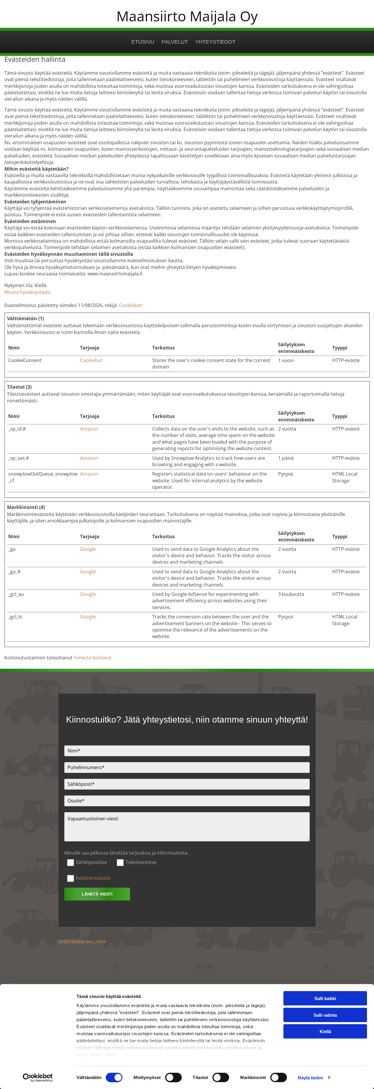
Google (88, 549)
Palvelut (175, 42)
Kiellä (325, 1031)
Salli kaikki (325, 998)
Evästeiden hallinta (82, 941)
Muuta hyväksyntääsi (27, 292)
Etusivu (142, 42)
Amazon (89, 429)
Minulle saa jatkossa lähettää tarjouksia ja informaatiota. (126, 853)
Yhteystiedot (215, 42)
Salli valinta (325, 1014)
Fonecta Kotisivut (93, 657)
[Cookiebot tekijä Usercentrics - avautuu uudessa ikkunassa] (37, 1077)
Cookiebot (130, 305)
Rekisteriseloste (93, 878)
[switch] (173, 1077)
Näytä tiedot (310, 1077)
